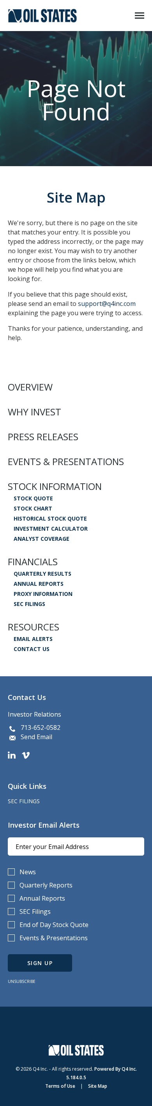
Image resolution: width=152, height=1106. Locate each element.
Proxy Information (43, 594)
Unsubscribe (21, 981)
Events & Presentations (66, 461)
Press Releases (43, 436)
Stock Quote (33, 498)
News (27, 872)
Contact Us (31, 649)
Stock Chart (33, 508)
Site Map (97, 1086)
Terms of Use (60, 1086)
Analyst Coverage (41, 539)
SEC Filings (29, 604)
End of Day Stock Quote (53, 924)
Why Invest (34, 412)
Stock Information (55, 486)
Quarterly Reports (45, 885)
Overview (30, 387)
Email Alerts (33, 639)
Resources (33, 627)
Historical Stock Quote (50, 518)
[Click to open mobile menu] (139, 15)
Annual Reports (39, 584)
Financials (33, 561)
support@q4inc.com (107, 303)
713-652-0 (35, 727)
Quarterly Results (42, 573)
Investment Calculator (51, 528)
